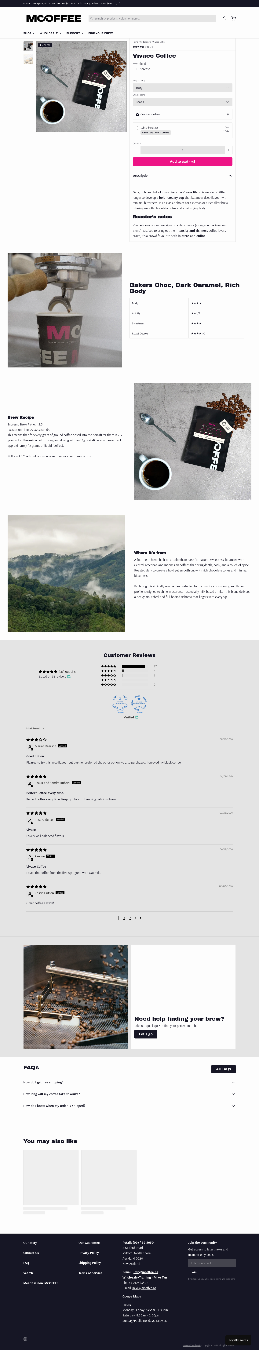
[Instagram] (25, 1339)
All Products (145, 41)
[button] (182, 161)
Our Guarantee (89, 1242)
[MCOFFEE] (53, 18)
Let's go (146, 1034)
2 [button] (124, 918)
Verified (129, 717)
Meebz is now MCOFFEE (40, 1283)
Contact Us (31, 1252)
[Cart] (232, 18)
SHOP (27, 33)
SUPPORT (73, 33)
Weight (139, 80)
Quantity (137, 143)
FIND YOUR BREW (100, 33)
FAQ (26, 1263)
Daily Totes (45, 3)
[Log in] (223, 18)
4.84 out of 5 (67, 671)
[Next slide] (121, 85)
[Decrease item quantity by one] (136, 150)
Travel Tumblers (62, 3)
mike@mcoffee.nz (144, 1288)
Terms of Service (90, 1273)
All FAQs (223, 1069)
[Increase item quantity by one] (228, 150)
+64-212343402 (137, 1282)
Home (135, 41)
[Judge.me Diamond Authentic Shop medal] (120, 703)
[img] (36, 740)
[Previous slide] (42, 85)
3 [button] (130, 918)
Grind (139, 94)
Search (28, 1273)
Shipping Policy (89, 1263)
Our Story (30, 1242)
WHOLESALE (49, 33)
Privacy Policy (88, 1252)
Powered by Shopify (192, 1345)
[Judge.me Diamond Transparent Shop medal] (139, 703)
